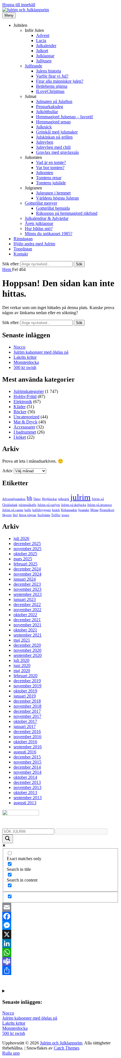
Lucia (41, 40)
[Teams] (60, 961)
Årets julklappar (39, 223)
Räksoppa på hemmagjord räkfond (66, 213)
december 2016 (27, 731)
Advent (42, 35)
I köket (20, 437)
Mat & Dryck (25, 421)
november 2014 (27, 772)
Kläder (20, 406)
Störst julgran (27, 515)
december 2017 (27, 711)
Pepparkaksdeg (49, 106)
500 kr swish (25, 367)
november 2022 (27, 609)
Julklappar (45, 55)
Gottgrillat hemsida (53, 208)
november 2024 (27, 574)
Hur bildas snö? (39, 228)
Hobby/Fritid (25, 396)
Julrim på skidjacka (73, 504)
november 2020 (27, 650)
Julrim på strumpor (99, 504)
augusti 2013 (25, 802)
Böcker (20, 411)
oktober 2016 (25, 741)
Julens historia (48, 71)
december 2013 (27, 782)
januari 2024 (25, 579)
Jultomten (44, 172)
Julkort (42, 50)
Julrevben (44, 142)
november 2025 (27, 548)
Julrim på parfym (48, 504)
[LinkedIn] (60, 943)
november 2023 (27, 589)
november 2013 (27, 787)
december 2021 (27, 619)
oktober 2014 (25, 777)
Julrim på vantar (12, 509)
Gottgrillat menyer (41, 203)
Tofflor (55, 515)
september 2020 (28, 655)
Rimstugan (23, 238)
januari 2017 (25, 726)
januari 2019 (25, 696)
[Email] (60, 907)
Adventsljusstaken (14, 498)
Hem (7, 269)
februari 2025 (25, 563)
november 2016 (27, 736)
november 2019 (27, 685)
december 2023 (27, 584)
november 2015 (27, 762)
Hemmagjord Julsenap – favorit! (64, 116)
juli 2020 (21, 660)
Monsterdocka (26, 362)
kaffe (27, 509)
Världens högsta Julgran (57, 198)
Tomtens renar (48, 177)
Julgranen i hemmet (53, 193)
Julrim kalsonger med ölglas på (41, 352)
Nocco (19, 347)
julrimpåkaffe (27, 504)
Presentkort (107, 509)
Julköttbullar (47, 111)
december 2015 (27, 757)
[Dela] (60, 970)
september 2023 (28, 594)
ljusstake (83, 509)
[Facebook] (60, 916)
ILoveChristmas (50, 91)
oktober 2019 (25, 690)
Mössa (94, 509)
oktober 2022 (25, 614)
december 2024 (27, 569)
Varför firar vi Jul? (52, 76)
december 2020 (27, 645)
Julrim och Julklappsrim (61, 1042)
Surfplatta (43, 515)
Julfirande (33, 66)
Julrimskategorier (29, 391)
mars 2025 (23, 558)
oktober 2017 (25, 721)
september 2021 (28, 635)
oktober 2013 (25, 792)
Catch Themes (66, 1048)
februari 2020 (25, 675)
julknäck (63, 498)
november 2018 (27, 706)
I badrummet (25, 432)
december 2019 (27, 680)
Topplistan (23, 248)
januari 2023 (25, 599)
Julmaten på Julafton (54, 101)
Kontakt (21, 254)
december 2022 (27, 604)
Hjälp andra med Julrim (34, 243)
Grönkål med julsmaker (57, 132)
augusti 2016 (25, 751)
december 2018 (27, 701)
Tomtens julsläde (51, 182)
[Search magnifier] (7, 838)
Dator (37, 498)
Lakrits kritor (25, 357)
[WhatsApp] (60, 952)
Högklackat (49, 498)
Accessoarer (24, 427)
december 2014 (27, 767)
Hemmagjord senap (53, 121)
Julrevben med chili (53, 147)
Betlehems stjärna (51, 86)
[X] (60, 934)
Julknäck (44, 126)
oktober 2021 (25, 630)
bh (29, 498)
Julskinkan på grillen (54, 137)
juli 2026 (21, 538)
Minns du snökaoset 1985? (48, 233)
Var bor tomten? (50, 167)
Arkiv (7, 470)
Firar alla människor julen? (59, 81)
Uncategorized (26, 416)
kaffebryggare (41, 509)
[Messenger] (60, 925)
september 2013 (28, 797)
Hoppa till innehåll (18, 4)
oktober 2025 (25, 553)
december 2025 (27, 543)
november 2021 (27, 624)
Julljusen (43, 60)
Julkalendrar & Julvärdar (46, 218)
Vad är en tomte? (51, 162)
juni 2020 (22, 665)
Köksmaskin (69, 509)
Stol (15, 515)
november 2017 (27, 716)
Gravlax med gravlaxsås (57, 152)
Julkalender (46, 45)
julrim (80, 497)
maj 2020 (22, 670)
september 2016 (28, 746)
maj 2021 (22, 640)
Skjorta (7, 515)
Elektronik (23, 401)
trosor (65, 515)
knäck (56, 509)
